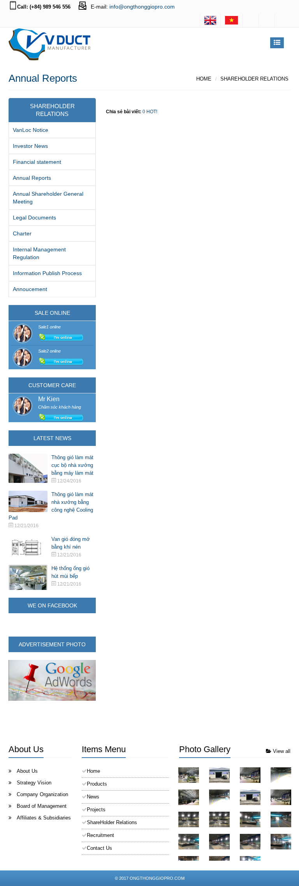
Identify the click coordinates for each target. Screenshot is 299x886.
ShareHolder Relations (254, 79)
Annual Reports (32, 178)
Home (203, 79)
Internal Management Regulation (39, 253)
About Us (27, 771)
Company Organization (42, 794)
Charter (22, 233)
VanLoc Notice (30, 130)
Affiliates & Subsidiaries (44, 818)
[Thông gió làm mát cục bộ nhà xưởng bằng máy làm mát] (30, 468)
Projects (96, 809)
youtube (282, 20)
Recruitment (100, 835)
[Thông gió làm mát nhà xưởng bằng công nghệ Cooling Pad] (30, 501)
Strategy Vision (34, 783)
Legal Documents (34, 217)
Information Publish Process (47, 273)
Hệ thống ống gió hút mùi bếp (70, 572)
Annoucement (30, 289)
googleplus (266, 20)
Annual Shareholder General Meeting (48, 198)
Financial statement (37, 162)
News (93, 797)
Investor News (30, 146)
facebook (251, 20)
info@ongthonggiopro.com (142, 7)
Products (97, 784)
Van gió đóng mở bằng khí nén (70, 543)
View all (280, 751)
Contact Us (99, 848)
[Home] (232, 20)
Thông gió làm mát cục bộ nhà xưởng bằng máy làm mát (72, 465)
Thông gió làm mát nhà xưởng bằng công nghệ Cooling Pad (51, 506)
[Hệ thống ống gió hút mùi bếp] (30, 579)
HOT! (151, 111)
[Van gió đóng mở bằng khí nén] (30, 546)
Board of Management (42, 806)
